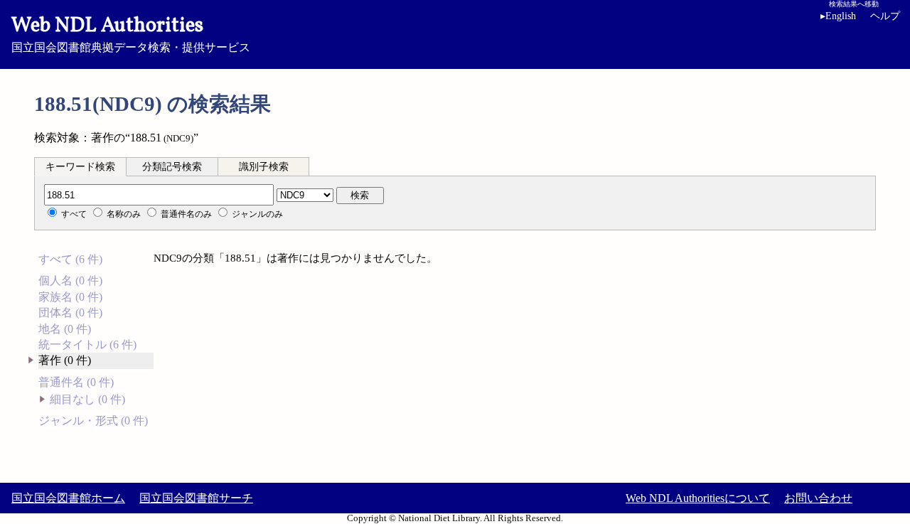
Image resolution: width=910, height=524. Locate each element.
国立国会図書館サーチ (196, 498)
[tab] (80, 166)
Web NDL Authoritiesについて (698, 498)
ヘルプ (885, 16)
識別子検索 (264, 166)
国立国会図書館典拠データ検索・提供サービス (130, 32)
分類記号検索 (172, 166)
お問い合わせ (818, 498)
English (838, 16)
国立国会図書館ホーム (68, 498)
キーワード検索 (80, 166)
